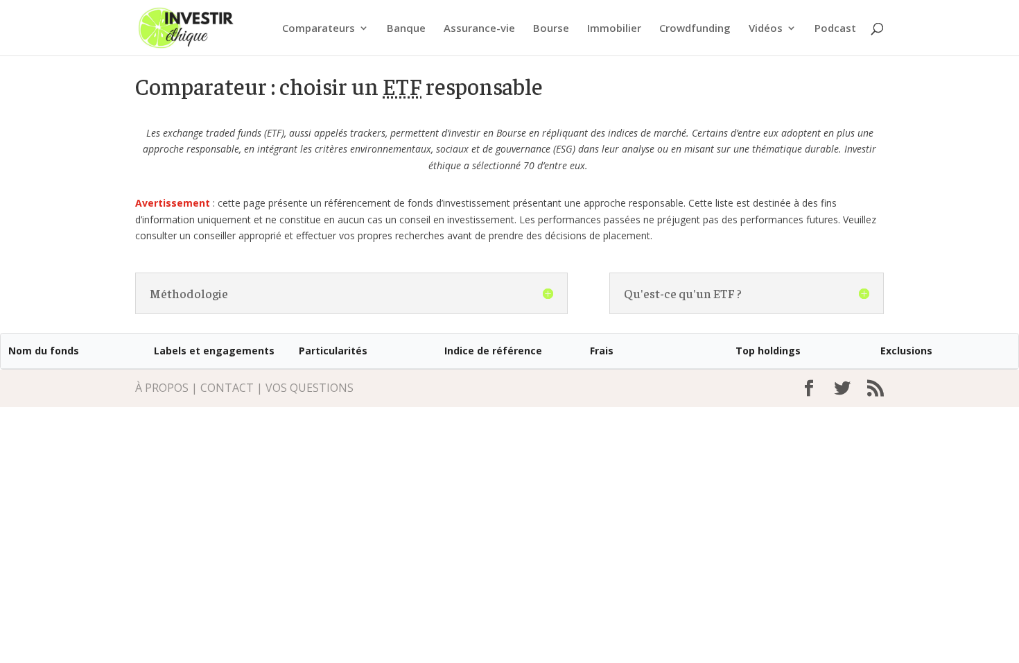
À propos (162, 387)
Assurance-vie (479, 29)
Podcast (835, 29)
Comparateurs (318, 29)
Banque (406, 29)
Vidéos (766, 29)
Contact (227, 387)
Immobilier (614, 29)
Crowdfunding (695, 29)
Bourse (551, 29)
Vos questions (309, 387)
